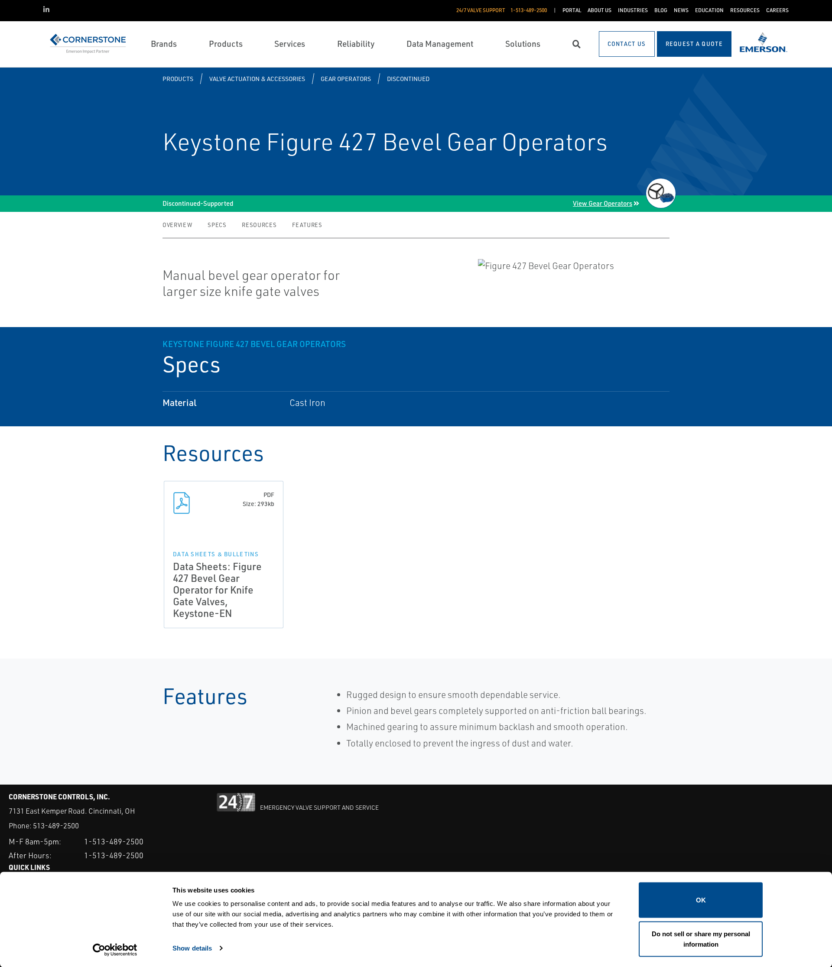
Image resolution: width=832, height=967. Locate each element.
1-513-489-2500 (113, 841)
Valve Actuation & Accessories (257, 78)
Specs (217, 224)
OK (701, 900)
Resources (259, 224)
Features (307, 224)
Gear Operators (346, 78)
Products (177, 78)
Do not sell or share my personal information (701, 939)
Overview (177, 224)
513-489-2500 (56, 825)
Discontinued (408, 78)
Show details (192, 947)
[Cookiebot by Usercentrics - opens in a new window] (115, 950)
